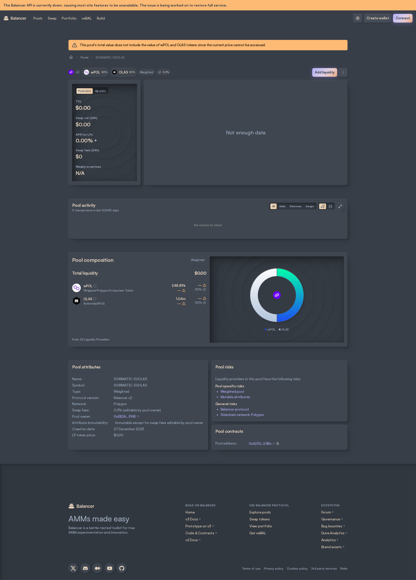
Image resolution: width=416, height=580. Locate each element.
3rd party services (324, 568)
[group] (84, 91)
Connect (403, 18)
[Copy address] (277, 443)
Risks (344, 568)
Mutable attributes (235, 397)
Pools (85, 57)
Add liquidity (325, 72)
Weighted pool (232, 391)
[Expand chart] (340, 206)
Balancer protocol (235, 409)
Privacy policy (273, 568)
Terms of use (251, 568)
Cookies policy (297, 568)
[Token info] (95, 285)
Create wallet (378, 18)
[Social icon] (73, 568)
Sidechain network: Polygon (242, 414)
